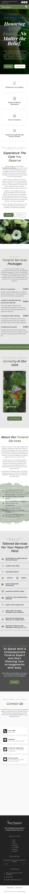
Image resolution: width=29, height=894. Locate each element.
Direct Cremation (14, 120)
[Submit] (24, 863)
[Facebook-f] (22, 2)
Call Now (11, 730)
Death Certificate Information (14, 103)
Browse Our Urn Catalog (14, 87)
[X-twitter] (24, 2)
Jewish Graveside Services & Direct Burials (14, 136)
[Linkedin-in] (26, 2)
